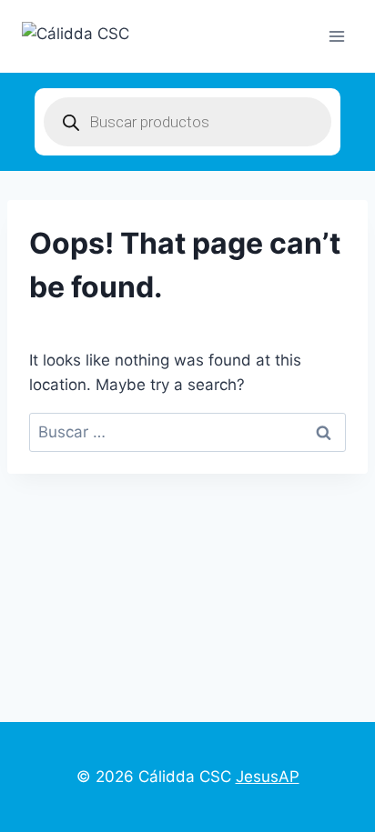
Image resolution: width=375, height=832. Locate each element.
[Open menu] (336, 36)
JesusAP (267, 776)
